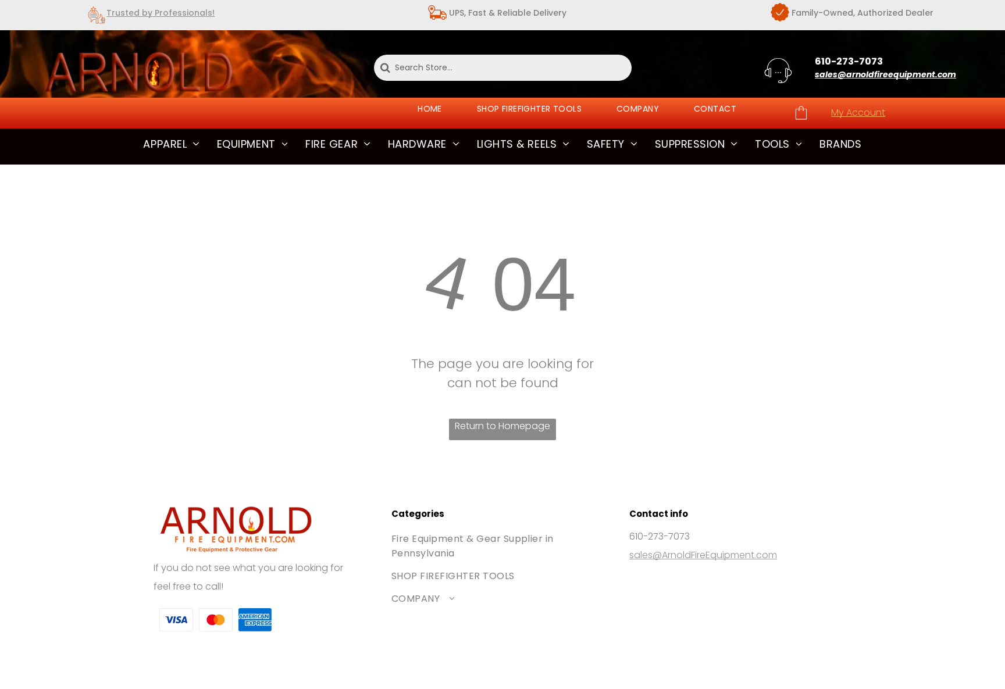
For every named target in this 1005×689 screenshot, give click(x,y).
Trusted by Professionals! (160, 13)
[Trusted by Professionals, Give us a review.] (96, 24)
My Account (858, 112)
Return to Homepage (502, 426)
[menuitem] (429, 109)
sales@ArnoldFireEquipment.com (703, 555)
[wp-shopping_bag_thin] (801, 119)
